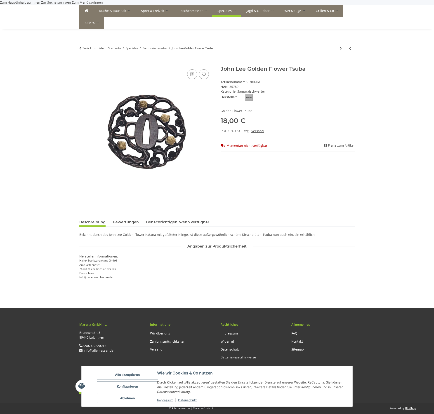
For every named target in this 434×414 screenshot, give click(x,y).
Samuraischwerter (251, 91)
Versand (257, 131)
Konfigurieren (127, 386)
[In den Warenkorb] (83, 63)
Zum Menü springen (87, 2)
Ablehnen (127, 398)
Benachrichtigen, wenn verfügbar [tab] (177, 222)
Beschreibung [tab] (92, 222)
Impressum (165, 400)
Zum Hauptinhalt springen (20, 2)
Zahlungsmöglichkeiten (167, 341)
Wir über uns (160, 333)
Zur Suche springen (56, 2)
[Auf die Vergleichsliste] (192, 74)
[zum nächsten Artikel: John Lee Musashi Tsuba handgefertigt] (340, 48)
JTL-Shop (410, 408)
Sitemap (297, 349)
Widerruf (227, 341)
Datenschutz (187, 400)
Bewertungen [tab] (126, 222)
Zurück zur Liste (93, 48)
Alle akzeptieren (127, 375)
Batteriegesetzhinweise (238, 357)
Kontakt (297, 341)
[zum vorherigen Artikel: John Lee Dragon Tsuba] (350, 48)
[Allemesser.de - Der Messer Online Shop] (86, 11)
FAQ (294, 333)
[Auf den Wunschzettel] (204, 74)
